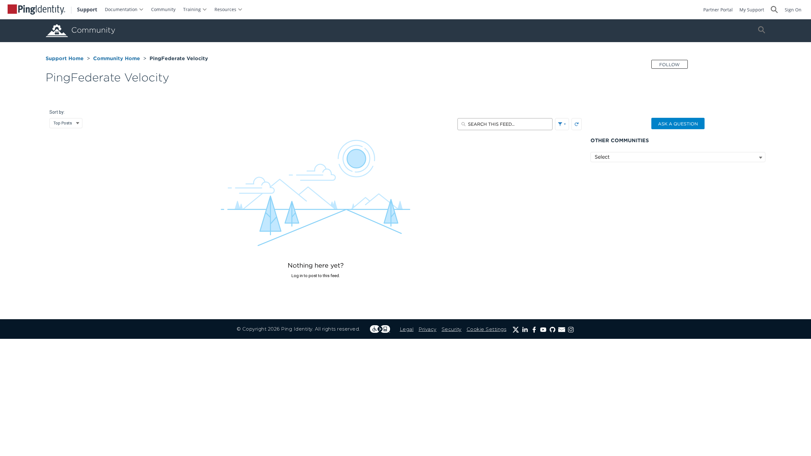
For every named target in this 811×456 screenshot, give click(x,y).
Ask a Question (678, 123)
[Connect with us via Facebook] (534, 329)
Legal (407, 329)
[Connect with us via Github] (552, 329)
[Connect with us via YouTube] (543, 329)
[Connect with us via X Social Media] (515, 329)
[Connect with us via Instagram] (570, 329)
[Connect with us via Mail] (561, 329)
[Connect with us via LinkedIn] (524, 329)
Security (452, 329)
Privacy (427, 329)
